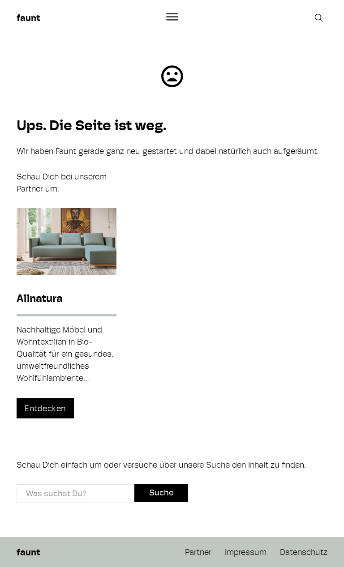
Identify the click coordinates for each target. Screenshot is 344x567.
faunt (28, 18)
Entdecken (45, 408)
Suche (161, 492)
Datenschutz (303, 552)
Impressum (246, 552)
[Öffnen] (172, 17)
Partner (198, 552)
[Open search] (319, 18)
